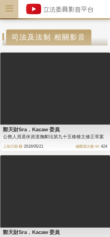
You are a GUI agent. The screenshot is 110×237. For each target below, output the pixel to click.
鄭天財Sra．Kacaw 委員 (31, 129)
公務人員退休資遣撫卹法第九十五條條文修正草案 (53, 136)
